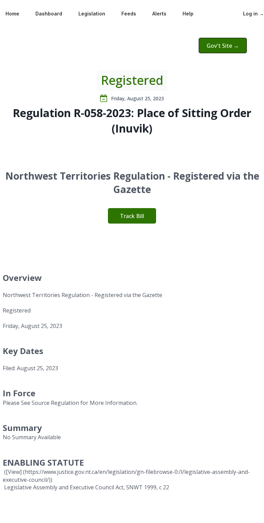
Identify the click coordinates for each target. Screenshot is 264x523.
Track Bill (132, 216)
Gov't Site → (223, 45)
